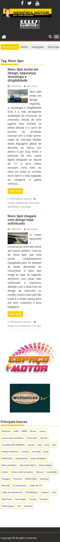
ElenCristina (31, 86)
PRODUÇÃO (31, 478)
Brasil (33, 431)
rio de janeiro (19, 485)
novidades (52, 471)
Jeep (46, 451)
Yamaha (28, 505)
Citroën (43, 437)
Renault (6, 485)
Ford (46, 444)
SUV (54, 492)
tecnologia (26, 206)
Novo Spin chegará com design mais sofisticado (22, 219)
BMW (24, 431)
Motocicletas (45, 465)
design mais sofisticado (19, 325)
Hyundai (36, 451)
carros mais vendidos (13, 437)
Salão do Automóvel (12, 492)
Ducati (31, 444)
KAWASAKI (7, 458)
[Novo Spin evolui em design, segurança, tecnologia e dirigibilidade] (18, 91)
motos (5, 471)
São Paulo (7, 499)
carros (42, 431)
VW (19, 505)
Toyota (32, 499)
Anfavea (6, 431)
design (11, 202)
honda (25, 451)
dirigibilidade (21, 202)
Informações (16, 198)
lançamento (22, 458)
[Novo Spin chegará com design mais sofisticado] (18, 234)
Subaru (45, 492)
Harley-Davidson (10, 451)
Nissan (39, 471)
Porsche (18, 478)
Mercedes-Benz (28, 465)
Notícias (27, 198)
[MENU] (56, 36)
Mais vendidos (9, 465)
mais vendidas (38, 458)
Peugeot (6, 478)
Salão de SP (36, 485)
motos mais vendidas (22, 471)
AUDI (16, 431)
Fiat (39, 444)
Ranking (44, 478)
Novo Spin (34, 202)
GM (54, 444)
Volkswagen (8, 505)
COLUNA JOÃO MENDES (13, 444)
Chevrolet (32, 437)
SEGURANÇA (13, 206)
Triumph (44, 499)
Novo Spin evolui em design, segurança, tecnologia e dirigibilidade (23, 74)
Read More (15, 191)
